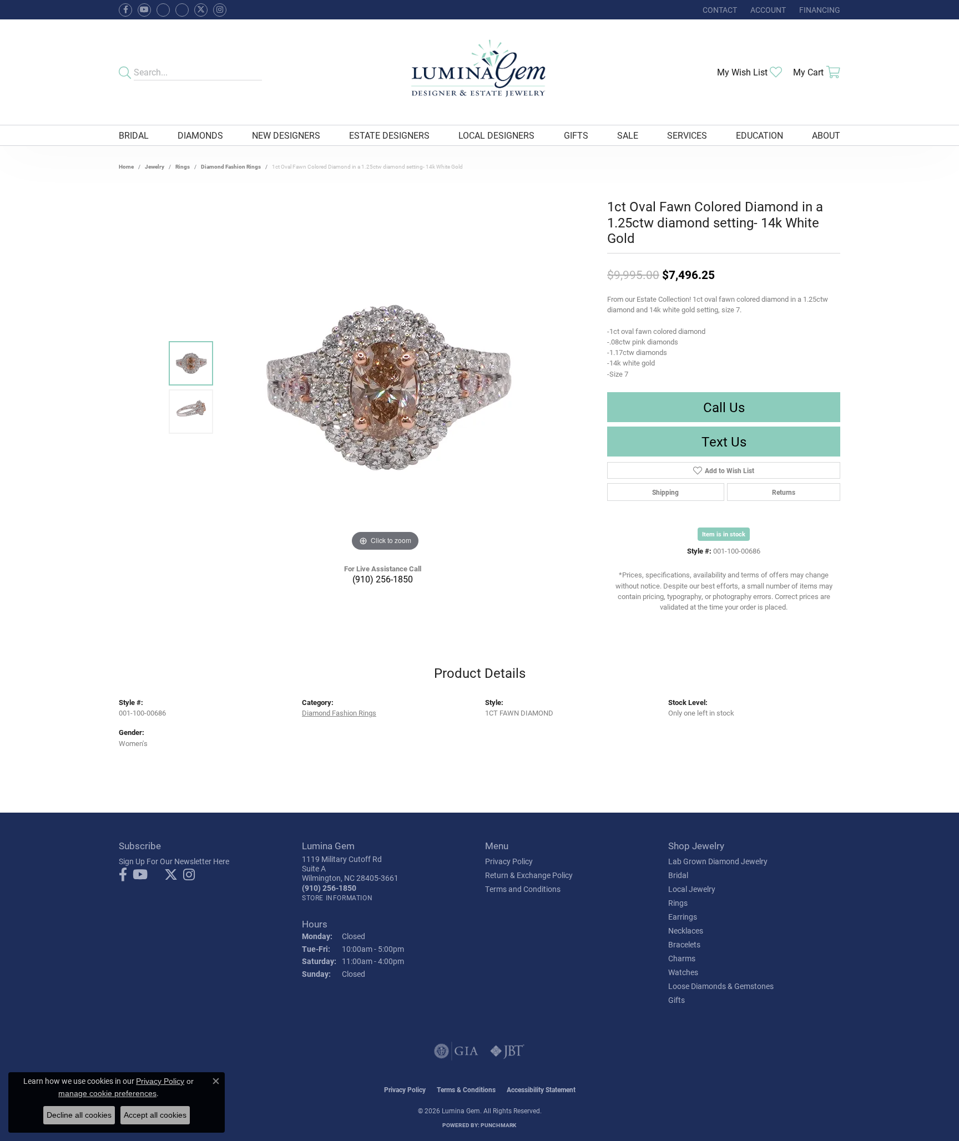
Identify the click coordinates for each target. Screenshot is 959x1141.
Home (126, 166)
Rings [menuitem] (678, 902)
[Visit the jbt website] (507, 1051)
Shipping (665, 492)
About (826, 135)
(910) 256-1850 (382, 579)
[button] (767, 9)
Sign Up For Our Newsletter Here (174, 861)
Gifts (576, 135)
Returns (783, 492)
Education (759, 135)
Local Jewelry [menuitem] (691, 889)
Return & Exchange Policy (529, 875)
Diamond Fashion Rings (231, 166)
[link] (718, 9)
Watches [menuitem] (683, 972)
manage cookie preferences (107, 1093)
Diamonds (200, 135)
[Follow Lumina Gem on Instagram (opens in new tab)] (219, 10)
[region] (385, 387)
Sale (627, 135)
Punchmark (498, 1125)
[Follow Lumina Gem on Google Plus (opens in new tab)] (182, 10)
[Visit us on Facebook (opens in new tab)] (163, 10)
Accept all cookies (155, 1114)
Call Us (724, 407)
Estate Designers (389, 135)
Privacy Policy (509, 861)
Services (687, 135)
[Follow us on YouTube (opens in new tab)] (144, 10)
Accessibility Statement (541, 1089)
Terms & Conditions (466, 1089)
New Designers (286, 135)
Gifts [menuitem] (676, 1000)
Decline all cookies (79, 1114)
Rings (182, 166)
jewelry (154, 166)
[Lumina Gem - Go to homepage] (479, 72)
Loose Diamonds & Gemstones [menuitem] (721, 986)
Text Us (723, 441)
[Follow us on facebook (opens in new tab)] (125, 10)
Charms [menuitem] (681, 958)
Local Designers (496, 135)
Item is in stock (723, 534)
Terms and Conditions (523, 889)
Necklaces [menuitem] (685, 930)
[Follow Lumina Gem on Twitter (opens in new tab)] (201, 10)
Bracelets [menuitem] (684, 944)
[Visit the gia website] (456, 1051)
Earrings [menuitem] (682, 916)
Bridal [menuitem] (678, 875)
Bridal (134, 135)
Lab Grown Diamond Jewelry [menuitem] (718, 861)
